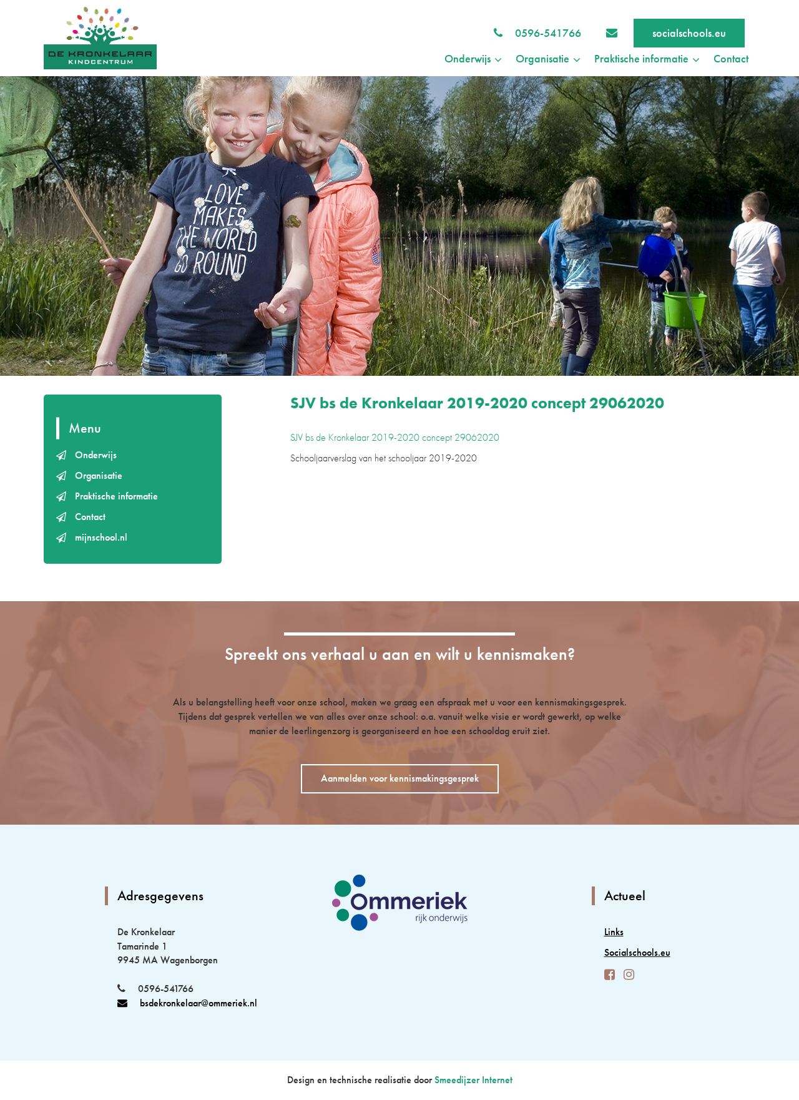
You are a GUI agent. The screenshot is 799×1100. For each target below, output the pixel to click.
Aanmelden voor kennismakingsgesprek (400, 778)
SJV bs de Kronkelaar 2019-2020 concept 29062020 (394, 437)
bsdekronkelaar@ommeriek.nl (198, 1002)
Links (614, 931)
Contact (730, 58)
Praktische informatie (116, 496)
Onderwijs (96, 454)
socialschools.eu (689, 33)
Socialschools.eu (637, 952)
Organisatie (98, 475)
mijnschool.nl (101, 537)
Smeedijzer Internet (473, 1079)
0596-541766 (548, 33)
